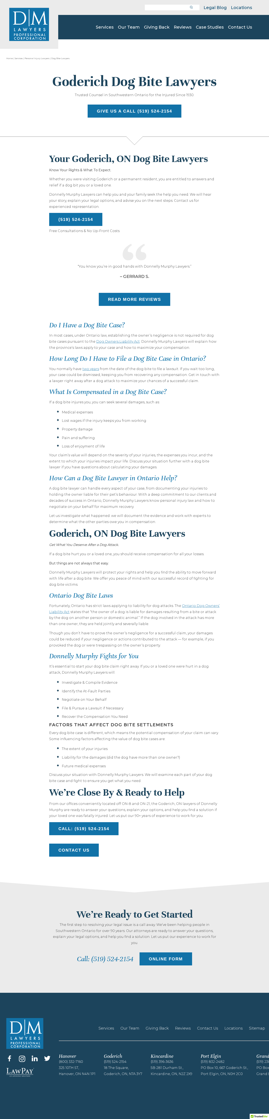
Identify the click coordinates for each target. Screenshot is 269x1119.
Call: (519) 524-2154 (105, 959)
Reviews (183, 27)
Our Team (129, 27)
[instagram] (22, 1058)
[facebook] (9, 1058)
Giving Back (157, 27)
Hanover (67, 1056)
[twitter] (47, 1058)
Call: (83, 828)
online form (166, 959)
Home (9, 58)
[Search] (191, 7)
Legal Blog (215, 7)
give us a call (134, 111)
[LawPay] (28, 1072)
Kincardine (162, 1056)
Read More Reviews (134, 299)
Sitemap (257, 1028)
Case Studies (210, 27)
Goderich (113, 1056)
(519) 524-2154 (75, 219)
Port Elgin (211, 1056)
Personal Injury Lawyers (37, 58)
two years (90, 369)
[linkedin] (35, 1058)
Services (105, 27)
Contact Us (240, 27)
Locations (241, 7)
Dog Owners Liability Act (118, 342)
